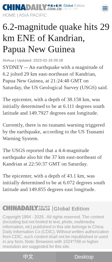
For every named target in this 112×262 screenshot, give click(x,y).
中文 (28, 257)
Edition (74, 6)
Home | (10, 15)
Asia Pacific (33, 15)
